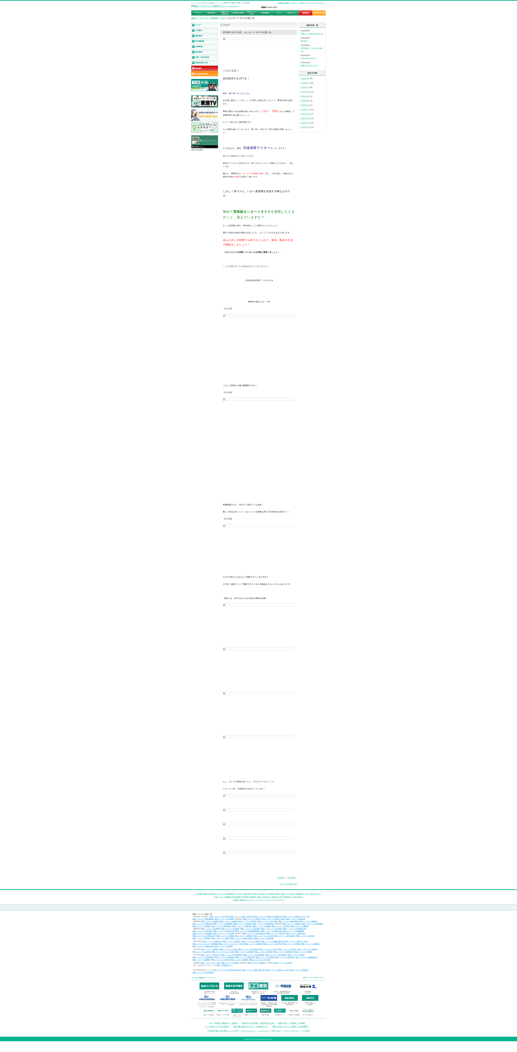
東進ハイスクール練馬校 (299, 926)
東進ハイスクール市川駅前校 (231, 955)
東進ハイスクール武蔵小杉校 (203, 946)
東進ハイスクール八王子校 (263, 936)
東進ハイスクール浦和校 (209, 949)
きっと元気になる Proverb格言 (217, 1027)
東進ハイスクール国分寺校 (295, 933)
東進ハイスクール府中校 (305, 936)
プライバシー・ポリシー (264, 900)
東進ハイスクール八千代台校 (259, 960)
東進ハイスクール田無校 (225, 936)
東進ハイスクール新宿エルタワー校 (296, 917)
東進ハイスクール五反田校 (250, 929)
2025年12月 (306, 114)
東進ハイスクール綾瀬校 (210, 921)
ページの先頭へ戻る (289, 884)
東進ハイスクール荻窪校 (201, 926)
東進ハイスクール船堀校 (242, 924)
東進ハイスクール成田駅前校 (306, 957)
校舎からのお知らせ (260, 894)
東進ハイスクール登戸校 (272, 944)
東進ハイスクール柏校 (296, 955)
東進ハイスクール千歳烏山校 (271, 931)
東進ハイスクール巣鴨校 (261, 926)
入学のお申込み (297, 897)
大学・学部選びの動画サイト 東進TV (223, 1023)
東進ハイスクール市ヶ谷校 (219, 917)
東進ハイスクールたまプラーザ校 (231, 944)
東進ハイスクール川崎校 (251, 941)
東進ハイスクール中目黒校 (202, 933)
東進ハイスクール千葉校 (265, 957)
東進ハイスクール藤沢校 (310, 944)
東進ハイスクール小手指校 (307, 949)
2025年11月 (306, 118)
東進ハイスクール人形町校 (224, 919)
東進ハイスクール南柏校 (239, 960)
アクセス (239, 894)
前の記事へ (281, 878)
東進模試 (253, 897)
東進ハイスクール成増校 (280, 926)
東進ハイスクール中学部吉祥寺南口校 (227, 970)
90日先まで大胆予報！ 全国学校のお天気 (258, 1023)
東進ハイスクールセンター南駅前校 (205, 944)
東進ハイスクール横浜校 (224, 946)
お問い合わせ (276, 1031)
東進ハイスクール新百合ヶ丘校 (296, 941)
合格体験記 (299, 894)
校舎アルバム (315, 894)
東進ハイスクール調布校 (243, 936)
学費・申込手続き (263, 897)
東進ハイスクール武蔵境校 (264, 938)
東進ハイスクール (306, 3)
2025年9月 (305, 127)
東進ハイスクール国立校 (275, 933)
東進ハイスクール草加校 (244, 952)
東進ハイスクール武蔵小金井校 (241, 938)
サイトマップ (319, 3)
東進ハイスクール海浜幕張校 (276, 955)
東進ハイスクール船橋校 (201, 960)
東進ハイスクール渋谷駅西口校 (294, 929)
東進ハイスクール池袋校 (291, 924)
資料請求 (287, 897)
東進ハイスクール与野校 (303, 952)
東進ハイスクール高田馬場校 (203, 919)
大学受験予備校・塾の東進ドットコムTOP (222, 1031)
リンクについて (263, 1031)
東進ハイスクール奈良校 (282, 963)
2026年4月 (305, 96)
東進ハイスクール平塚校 (291, 944)
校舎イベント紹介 (287, 894)
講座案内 (228, 897)
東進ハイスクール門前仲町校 (263, 924)
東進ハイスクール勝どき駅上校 (241, 917)
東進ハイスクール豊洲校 (308, 921)
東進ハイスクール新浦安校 (224, 957)
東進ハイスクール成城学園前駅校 (247, 931)
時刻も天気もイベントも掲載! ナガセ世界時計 (291, 1027)
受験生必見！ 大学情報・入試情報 (291, 1023)
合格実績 (245, 897)
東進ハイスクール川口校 (268, 949)
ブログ (223, 18)
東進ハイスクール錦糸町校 (288, 921)
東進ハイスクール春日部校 (248, 949)
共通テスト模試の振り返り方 (312, 34)
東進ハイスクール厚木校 (232, 941)
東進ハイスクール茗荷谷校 (295, 919)
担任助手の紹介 (274, 894)
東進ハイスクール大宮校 (228, 949)
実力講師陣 (237, 897)
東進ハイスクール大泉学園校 (311, 924)
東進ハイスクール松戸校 (220, 960)
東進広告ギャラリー (198, 146)
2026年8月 (305, 78)
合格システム (219, 897)
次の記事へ (292, 878)
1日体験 (236, 900)
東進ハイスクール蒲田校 (230, 929)
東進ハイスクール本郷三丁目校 (273, 919)
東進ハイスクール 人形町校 (204, 18)
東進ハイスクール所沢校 (263, 952)
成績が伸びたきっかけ (309, 65)
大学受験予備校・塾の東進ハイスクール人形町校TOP (215, 894)
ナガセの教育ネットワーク (203, 978)
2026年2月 (305, 105)
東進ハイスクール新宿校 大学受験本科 (268, 917)
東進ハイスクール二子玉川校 (223, 933)
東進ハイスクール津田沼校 (284, 957)
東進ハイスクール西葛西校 (223, 924)
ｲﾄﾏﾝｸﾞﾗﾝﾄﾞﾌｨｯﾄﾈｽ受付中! (206, 1006)
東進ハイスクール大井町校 (210, 929)
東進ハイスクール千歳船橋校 (293, 931)
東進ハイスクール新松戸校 (245, 957)
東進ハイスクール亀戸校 (248, 921)
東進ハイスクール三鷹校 (220, 938)
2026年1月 (305, 110)
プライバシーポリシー (291, 1031)
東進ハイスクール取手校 (230, 963)
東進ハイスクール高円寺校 (221, 926)
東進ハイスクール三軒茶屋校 (271, 929)
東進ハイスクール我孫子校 (210, 955)
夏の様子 (304, 41)
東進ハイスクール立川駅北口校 (204, 936)
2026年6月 (305, 87)
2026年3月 (305, 101)
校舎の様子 (248, 894)
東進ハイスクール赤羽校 (252, 919)
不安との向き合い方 (308, 58)
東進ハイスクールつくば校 (210, 963)
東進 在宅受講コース (225, 965)
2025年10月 (306, 123)
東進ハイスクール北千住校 (267, 921)
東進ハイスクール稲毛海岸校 (253, 955)
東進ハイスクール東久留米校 (284, 936)
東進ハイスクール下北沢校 (202, 931)
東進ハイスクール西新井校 (202, 924)
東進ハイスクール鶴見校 (253, 944)
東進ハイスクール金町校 (229, 921)
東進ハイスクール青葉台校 (212, 941)
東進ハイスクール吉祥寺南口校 (254, 933)
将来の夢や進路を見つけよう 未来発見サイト (251, 1027)
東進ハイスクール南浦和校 (283, 952)
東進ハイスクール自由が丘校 (223, 931)
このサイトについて (248, 1031)
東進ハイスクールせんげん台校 (223, 952)
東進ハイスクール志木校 (201, 952)
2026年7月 (305, 83)
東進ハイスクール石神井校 (241, 926)
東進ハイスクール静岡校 (256, 963)
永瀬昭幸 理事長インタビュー (288, 3)
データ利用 (306, 1031)
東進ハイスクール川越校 (287, 949)
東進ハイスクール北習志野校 (203, 957)
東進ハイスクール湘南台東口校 (272, 941)
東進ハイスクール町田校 (201, 938)
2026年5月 (305, 92)
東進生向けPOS (277, 897)
